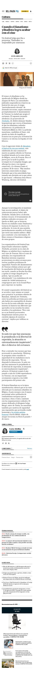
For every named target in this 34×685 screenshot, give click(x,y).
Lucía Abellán (17, 56)
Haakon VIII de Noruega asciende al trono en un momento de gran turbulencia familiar (17, 548)
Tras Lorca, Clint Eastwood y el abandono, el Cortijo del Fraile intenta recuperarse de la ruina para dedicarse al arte (17, 584)
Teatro (12, 21)
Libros (17, 21)
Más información (6, 465)
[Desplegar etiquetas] (31, 457)
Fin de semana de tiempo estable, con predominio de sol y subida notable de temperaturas (15, 535)
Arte (21, 21)
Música (7, 21)
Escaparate (17, 610)
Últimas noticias (7, 530)
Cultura (6, 17)
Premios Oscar (6, 457)
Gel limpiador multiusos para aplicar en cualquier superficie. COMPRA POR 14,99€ (24, 643)
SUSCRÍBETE (25, 11)
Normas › (29, 448)
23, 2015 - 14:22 (19, 58)
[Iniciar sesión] (30, 11)
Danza (25, 21)
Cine (3, 21)
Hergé (13, 457)
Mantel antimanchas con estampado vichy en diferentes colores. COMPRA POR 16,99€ (24, 662)
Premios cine (19, 457)
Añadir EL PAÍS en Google (11, 67)
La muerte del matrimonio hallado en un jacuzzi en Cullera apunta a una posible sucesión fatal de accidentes (17, 542)
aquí (28, 469)
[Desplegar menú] (3, 11)
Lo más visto (6, 562)
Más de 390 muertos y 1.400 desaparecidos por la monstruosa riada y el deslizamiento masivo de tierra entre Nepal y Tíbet (17, 568)
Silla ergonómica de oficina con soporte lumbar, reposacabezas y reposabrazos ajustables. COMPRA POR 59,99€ (15, 635)
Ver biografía (13, 431)
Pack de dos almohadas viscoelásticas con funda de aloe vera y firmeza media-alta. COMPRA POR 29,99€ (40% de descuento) (24, 653)
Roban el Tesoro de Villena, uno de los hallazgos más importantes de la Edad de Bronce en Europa (17, 578)
